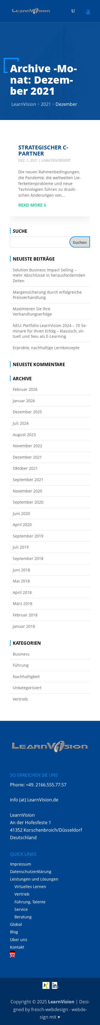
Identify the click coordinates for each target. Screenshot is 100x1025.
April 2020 (22, 524)
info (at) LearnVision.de (34, 800)
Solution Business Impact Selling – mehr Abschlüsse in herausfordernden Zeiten (49, 275)
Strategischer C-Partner (43, 150)
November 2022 (27, 445)
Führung (21, 665)
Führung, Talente (30, 901)
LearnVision (61, 1002)
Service (21, 909)
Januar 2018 (24, 626)
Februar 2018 (25, 615)
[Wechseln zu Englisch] (50, 956)
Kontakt (17, 947)
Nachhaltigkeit (26, 676)
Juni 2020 (21, 513)
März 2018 (22, 603)
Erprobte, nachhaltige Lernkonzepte (46, 347)
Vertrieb (20, 699)
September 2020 (28, 502)
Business (21, 654)
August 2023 (24, 434)
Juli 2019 (21, 547)
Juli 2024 (21, 423)
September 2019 (28, 536)
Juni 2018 (21, 569)
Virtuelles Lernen (30, 886)
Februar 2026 (25, 389)
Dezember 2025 (27, 411)
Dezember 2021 (27, 457)
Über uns (18, 939)
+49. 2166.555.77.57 (46, 785)
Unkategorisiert (56, 160)
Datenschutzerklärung (30, 871)
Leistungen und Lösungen (34, 879)
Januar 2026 (24, 400)
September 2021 (28, 479)
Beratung (23, 916)
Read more (30, 205)
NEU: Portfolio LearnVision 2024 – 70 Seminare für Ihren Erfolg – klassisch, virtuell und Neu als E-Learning (50, 331)
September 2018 (28, 558)
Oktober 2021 (25, 468)
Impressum (20, 864)
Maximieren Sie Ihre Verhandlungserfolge (32, 311)
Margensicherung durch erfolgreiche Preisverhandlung (47, 294)
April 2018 (22, 592)
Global (16, 924)
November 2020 (27, 491)
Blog (14, 931)
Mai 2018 (21, 581)
